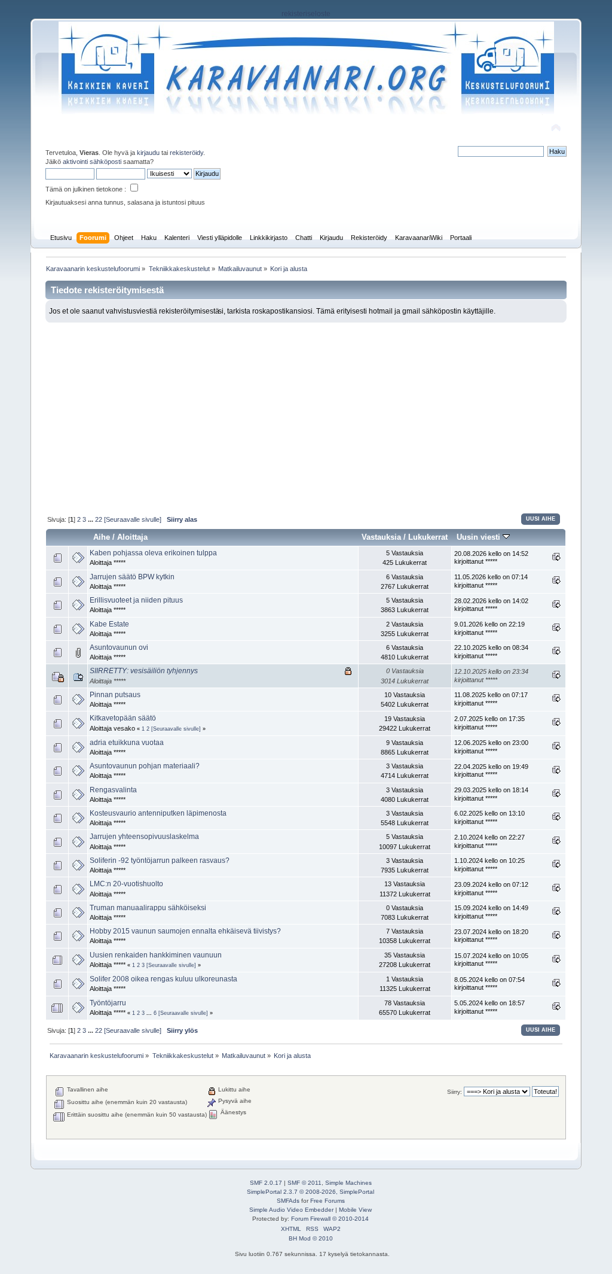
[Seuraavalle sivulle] (132, 519)
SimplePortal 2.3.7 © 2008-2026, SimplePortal (310, 1191)
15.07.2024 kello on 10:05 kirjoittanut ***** (491, 960)
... (91, 519)
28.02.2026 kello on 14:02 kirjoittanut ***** (491, 605)
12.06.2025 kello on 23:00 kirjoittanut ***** (491, 747)
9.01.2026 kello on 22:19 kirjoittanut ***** (489, 628)
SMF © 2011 (304, 1182)
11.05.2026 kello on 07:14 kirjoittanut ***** (491, 581)
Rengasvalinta (113, 790)
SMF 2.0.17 (266, 1182)
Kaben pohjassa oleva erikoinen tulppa (153, 553)
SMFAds (288, 1200)
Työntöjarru (108, 1003)
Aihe (101, 537)
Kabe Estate (109, 624)
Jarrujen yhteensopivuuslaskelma (144, 836)
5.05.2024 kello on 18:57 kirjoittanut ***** (489, 1007)
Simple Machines (348, 1182)
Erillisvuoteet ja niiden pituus (136, 600)
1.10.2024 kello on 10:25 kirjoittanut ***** (489, 864)
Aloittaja (132, 537)
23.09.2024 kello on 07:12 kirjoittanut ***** (491, 888)
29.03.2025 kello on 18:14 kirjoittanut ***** (491, 794)
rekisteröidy (186, 152)
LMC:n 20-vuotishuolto (126, 884)
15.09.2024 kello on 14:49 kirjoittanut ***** (491, 912)
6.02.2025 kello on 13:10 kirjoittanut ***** (489, 817)
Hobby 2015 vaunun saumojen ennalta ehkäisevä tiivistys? (185, 931)
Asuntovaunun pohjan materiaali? (145, 766)
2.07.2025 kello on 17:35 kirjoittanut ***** (489, 723)
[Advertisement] (306, 412)
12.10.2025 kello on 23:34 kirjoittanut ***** (491, 675)
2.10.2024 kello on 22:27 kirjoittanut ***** (489, 841)
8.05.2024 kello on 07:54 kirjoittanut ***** (489, 984)
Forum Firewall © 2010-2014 (330, 1218)
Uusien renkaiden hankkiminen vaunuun (156, 955)
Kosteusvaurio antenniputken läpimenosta (158, 813)
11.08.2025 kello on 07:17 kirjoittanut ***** (491, 699)
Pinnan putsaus (115, 695)
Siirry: (454, 1091)
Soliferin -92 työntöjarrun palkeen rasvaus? (160, 860)
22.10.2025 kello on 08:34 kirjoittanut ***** (491, 651)
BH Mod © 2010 (311, 1238)
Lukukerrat (428, 537)
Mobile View (355, 1209)
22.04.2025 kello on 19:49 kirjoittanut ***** (491, 771)
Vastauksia (381, 537)
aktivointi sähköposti (92, 161)
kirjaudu (148, 152)
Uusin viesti (480, 537)
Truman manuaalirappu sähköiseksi (148, 908)
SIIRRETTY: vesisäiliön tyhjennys (144, 671)
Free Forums (327, 1200)
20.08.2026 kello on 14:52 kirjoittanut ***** (491, 557)
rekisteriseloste (306, 14)
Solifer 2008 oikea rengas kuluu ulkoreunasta (163, 979)
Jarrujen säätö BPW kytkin (132, 577)
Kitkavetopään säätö (123, 718)
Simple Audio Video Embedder (291, 1209)
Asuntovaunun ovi (119, 647)
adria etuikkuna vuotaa (127, 742)
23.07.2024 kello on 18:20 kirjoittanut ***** (491, 936)
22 (98, 519)
